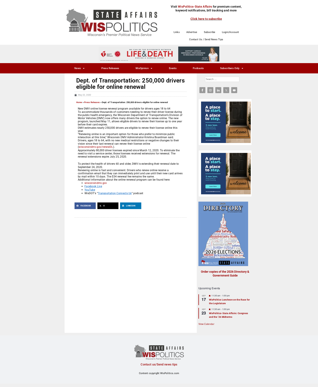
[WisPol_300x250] (226, 122)
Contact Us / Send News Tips (206, 39)
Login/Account (230, 32)
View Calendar (206, 324)
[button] (85, 205)
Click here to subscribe (206, 19)
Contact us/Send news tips (159, 364)
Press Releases (110, 68)
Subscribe (209, 32)
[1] (159, 53)
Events (173, 68)
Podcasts (198, 68)
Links (177, 32)
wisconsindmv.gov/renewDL (96, 146)
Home (79, 102)
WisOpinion (142, 68)
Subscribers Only (229, 68)
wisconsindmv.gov (95, 183)
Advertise (191, 32)
